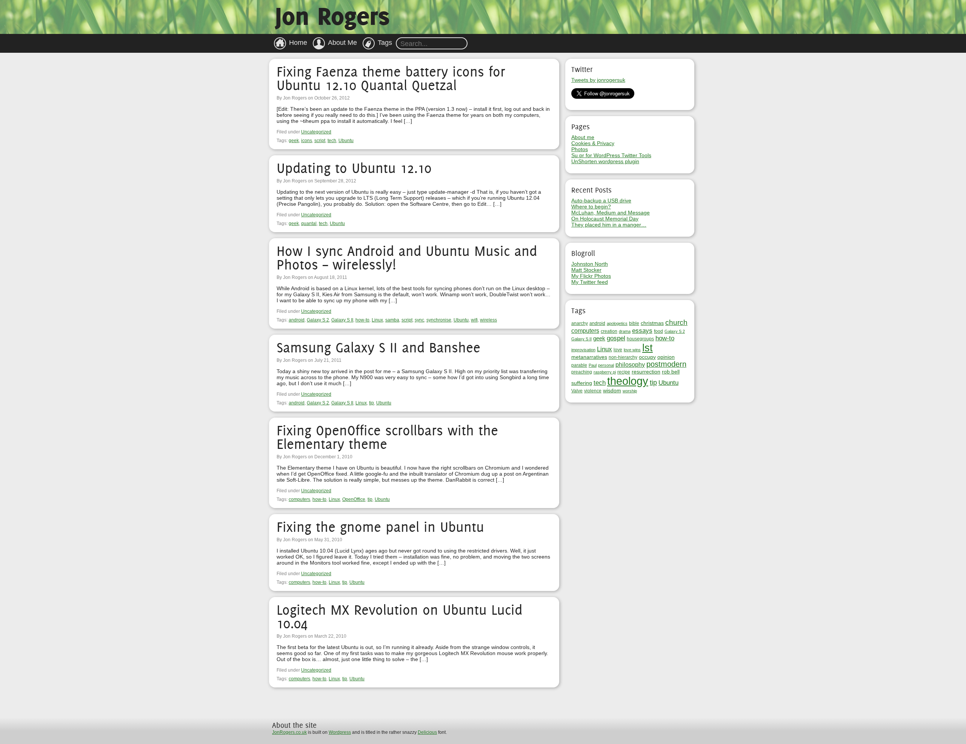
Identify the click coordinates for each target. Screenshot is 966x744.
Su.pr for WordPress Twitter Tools (611, 155)
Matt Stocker (586, 270)
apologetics (617, 323)
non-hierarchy (623, 357)
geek (294, 140)
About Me (342, 42)
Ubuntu (346, 140)
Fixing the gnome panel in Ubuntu (380, 526)
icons (306, 140)
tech (332, 140)
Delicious (427, 732)
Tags (385, 42)
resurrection (646, 372)
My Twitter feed (589, 282)
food (658, 331)
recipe (623, 372)
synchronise (438, 320)
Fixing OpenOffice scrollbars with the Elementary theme (387, 437)
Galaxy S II (342, 320)
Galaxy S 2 (318, 320)
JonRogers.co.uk (289, 732)
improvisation (583, 350)
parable (579, 365)
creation (609, 331)
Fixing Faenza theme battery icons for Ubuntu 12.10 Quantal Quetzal (391, 78)
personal (606, 365)
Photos (579, 149)
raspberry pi (605, 372)
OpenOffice (353, 499)
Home (298, 42)
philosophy (630, 364)
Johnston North (589, 264)
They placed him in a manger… (608, 225)
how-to (362, 320)
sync (419, 320)
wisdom (612, 390)
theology (627, 381)
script (319, 140)
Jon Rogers (332, 16)
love (618, 349)
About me (582, 137)
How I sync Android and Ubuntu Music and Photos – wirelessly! (407, 257)
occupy (647, 357)
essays (642, 330)
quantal (309, 223)
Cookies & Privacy (592, 143)
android (297, 320)
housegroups (640, 338)
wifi (474, 320)
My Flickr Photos (591, 276)
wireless (488, 320)
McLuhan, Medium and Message (610, 213)
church (676, 322)
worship (630, 391)
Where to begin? (591, 207)
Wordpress (340, 732)
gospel (616, 338)
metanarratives (589, 357)
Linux (377, 320)
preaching (581, 372)
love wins (632, 350)
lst (647, 348)
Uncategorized (316, 132)
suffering (581, 383)
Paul (593, 365)
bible (634, 323)
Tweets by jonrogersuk (598, 80)
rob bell (671, 372)
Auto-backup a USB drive (601, 200)
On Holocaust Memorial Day (604, 219)
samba (392, 320)
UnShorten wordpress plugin (605, 161)
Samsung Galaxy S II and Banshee (378, 347)
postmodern (666, 364)
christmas (652, 323)
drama (625, 331)
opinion (666, 357)
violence (592, 390)
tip (371, 403)
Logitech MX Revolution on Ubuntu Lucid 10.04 (399, 616)
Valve (577, 390)
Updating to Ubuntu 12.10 (354, 167)
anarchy (579, 323)
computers (299, 499)
